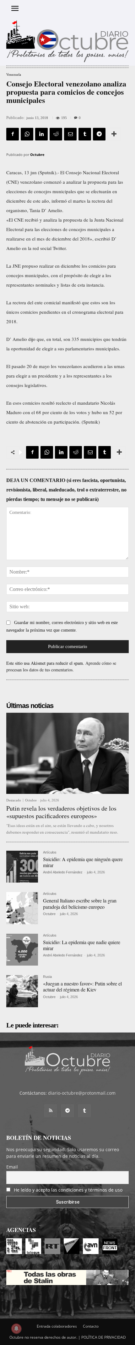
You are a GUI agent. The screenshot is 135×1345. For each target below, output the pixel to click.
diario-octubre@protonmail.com (82, 1093)
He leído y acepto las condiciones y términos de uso (68, 1190)
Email (12, 1167)
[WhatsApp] (27, 134)
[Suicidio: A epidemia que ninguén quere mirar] (22, 867)
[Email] (70, 134)
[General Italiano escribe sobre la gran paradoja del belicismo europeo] (22, 908)
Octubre (37, 154)
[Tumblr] (84, 134)
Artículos (50, 852)
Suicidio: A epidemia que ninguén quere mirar (83, 862)
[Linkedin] (41, 134)
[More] (114, 134)
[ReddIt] (56, 134)
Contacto (91, 1326)
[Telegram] (99, 134)
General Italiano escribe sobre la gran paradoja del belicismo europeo (79, 903)
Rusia (47, 977)
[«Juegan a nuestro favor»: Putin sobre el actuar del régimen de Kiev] (22, 991)
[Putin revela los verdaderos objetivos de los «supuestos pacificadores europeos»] (67, 753)
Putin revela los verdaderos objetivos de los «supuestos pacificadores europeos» (61, 812)
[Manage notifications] (16, 1329)
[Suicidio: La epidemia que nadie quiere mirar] (22, 950)
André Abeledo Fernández (63, 872)
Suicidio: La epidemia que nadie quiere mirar (81, 945)
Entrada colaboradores (57, 1326)
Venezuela (13, 74)
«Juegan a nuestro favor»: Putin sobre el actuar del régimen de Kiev (82, 986)
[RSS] (50, 1110)
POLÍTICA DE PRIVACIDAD (103, 1337)
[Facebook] (12, 134)
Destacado (13, 800)
